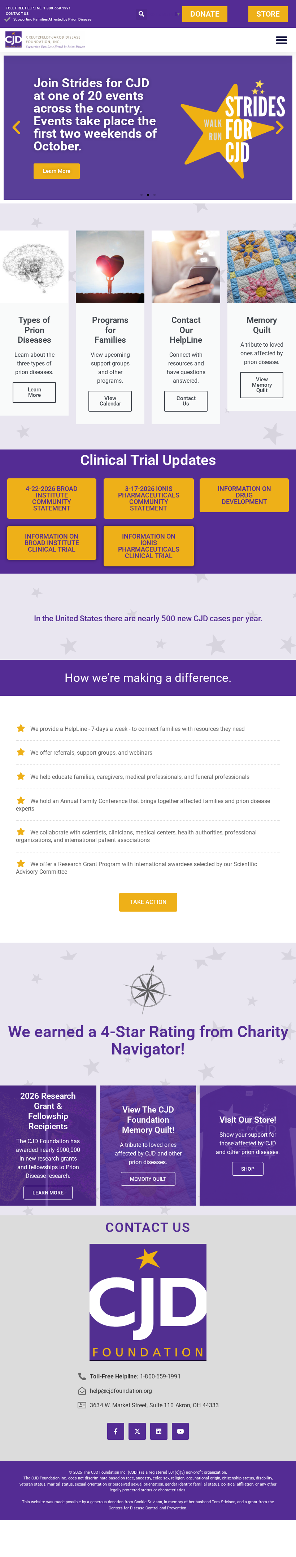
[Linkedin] (158, 1431)
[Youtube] (180, 1431)
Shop (247, 1169)
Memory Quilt (148, 1179)
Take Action (148, 902)
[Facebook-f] (116, 1431)
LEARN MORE (48, 1193)
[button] (141, 14)
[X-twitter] (137, 1431)
